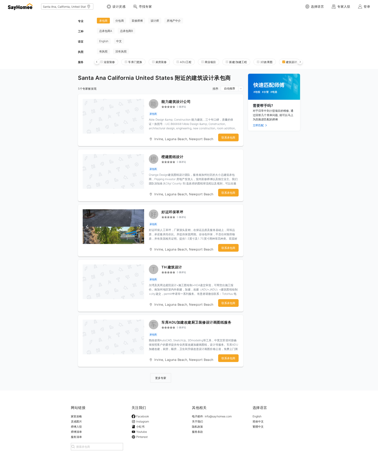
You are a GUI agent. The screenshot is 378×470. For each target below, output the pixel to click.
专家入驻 (343, 6)
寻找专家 (145, 6)
